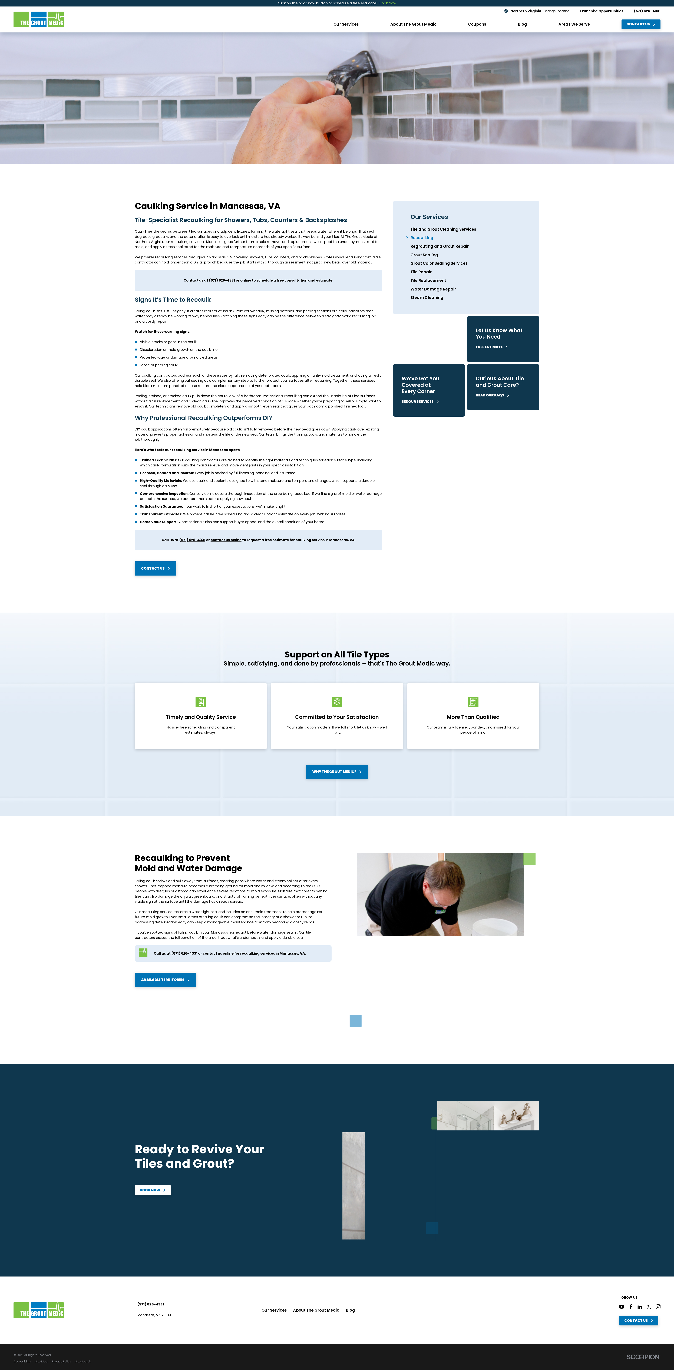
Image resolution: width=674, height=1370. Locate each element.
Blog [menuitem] (522, 24)
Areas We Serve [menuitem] (574, 24)
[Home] (39, 19)
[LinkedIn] (639, 1306)
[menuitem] (466, 229)
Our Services (274, 1310)
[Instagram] (658, 1306)
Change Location (556, 11)
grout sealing (192, 380)
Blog (350, 1310)
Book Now (387, 3)
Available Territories (162, 979)
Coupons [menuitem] (477, 24)
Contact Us (638, 24)
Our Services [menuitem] (346, 24)
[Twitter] (649, 1306)
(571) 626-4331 (647, 11)
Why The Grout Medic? (334, 771)
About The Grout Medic (316, 1310)
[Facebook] (630, 1306)
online (245, 280)
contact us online (226, 539)
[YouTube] (621, 1306)
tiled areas (208, 357)
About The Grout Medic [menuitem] (413, 24)
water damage (369, 493)
